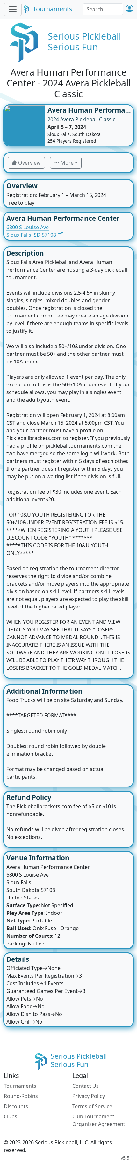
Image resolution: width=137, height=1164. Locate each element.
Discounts (16, 1106)
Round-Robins (21, 1096)
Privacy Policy (88, 1096)
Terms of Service (92, 1106)
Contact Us (85, 1085)
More (67, 162)
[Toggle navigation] (13, 9)
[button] (129, 9)
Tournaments (52, 8)
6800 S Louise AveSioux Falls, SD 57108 (31, 231)
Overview (29, 162)
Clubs (10, 1116)
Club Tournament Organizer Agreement (98, 1120)
